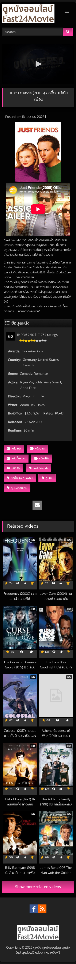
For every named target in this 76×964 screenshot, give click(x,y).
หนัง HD (16, 448)
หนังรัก (15, 468)
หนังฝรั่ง (44, 458)
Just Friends (40, 468)
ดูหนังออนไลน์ (19, 488)
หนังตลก (40, 448)
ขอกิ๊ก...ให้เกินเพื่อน (22, 478)
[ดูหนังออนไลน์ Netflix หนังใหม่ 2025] (31, 14)
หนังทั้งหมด (18, 458)
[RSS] (42, 908)
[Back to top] (63, 951)
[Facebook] (34, 908)
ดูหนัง (49, 478)
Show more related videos (38, 887)
